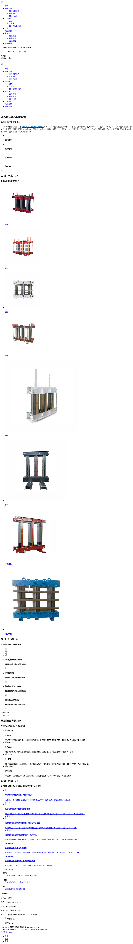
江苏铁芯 (32, 930)
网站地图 (4, 932)
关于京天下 (13, 16)
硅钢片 (11, 23)
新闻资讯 (8, 33)
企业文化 (12, 13)
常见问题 (12, 41)
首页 (6, 6)
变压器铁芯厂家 (15, 930)
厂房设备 (8, 28)
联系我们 (8, 43)
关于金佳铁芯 (14, 11)
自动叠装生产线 (15, 26)
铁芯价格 (25, 930)
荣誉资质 (8, 31)
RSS (10, 932)
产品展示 (8, 18)
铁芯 (10, 21)
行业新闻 (12, 38)
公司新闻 (12, 36)
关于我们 (8, 8)
